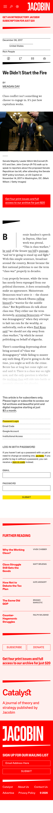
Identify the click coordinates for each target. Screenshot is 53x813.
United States (16, 46)
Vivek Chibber (40, 550)
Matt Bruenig (40, 564)
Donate (38, 647)
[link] (17, 6)
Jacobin (34, 17)
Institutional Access (13, 436)
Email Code (8, 426)
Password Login (11, 421)
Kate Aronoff (40, 582)
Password (9, 483)
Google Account (11, 431)
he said (7, 251)
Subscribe (14, 647)
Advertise (8, 793)
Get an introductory (16, 17)
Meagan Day (11, 86)
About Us (23, 787)
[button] (5, 6)
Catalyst (8, 787)
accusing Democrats (27, 315)
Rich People (9, 52)
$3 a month (9, 410)
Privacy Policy (26, 793)
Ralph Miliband (41, 615)
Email (6, 470)
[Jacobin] (39, 6)
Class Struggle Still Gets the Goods (12, 568)
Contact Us (41, 787)
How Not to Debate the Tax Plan (12, 586)
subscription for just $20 (19, 21)
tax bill (32, 251)
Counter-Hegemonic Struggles (10, 618)
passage (43, 251)
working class (15, 379)
